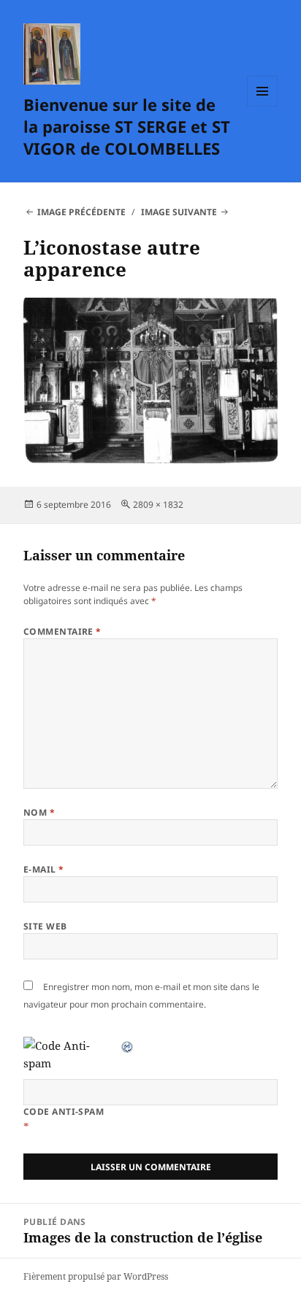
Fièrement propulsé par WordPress (95, 1276)
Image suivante (179, 212)
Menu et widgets (263, 106)
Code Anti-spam (63, 1111)
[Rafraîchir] (128, 1045)
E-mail (43, 869)
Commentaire (62, 631)
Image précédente (81, 212)
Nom (39, 812)
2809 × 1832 (158, 504)
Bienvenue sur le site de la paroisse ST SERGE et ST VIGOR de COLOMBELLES (126, 126)
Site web (45, 926)
